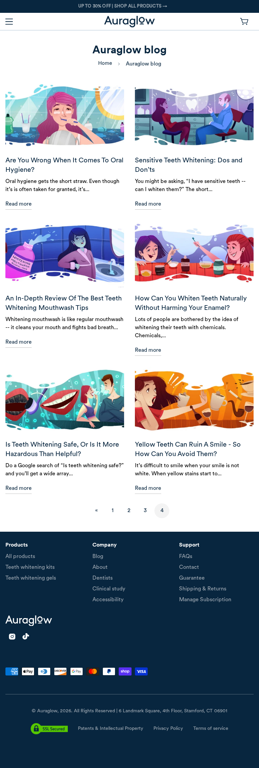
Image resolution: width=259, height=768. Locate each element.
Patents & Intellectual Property (110, 728)
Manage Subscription (205, 600)
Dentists (102, 578)
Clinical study (108, 589)
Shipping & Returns (202, 589)
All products (20, 556)
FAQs (185, 556)
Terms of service (210, 728)
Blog (97, 556)
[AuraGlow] (129, 21)
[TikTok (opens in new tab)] (26, 636)
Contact (189, 567)
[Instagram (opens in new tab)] (12, 636)
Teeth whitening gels (30, 578)
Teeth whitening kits (30, 567)
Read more (18, 204)
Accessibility (108, 600)
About (100, 567)
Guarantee (192, 578)
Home (105, 63)
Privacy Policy (168, 728)
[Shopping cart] (245, 21)
